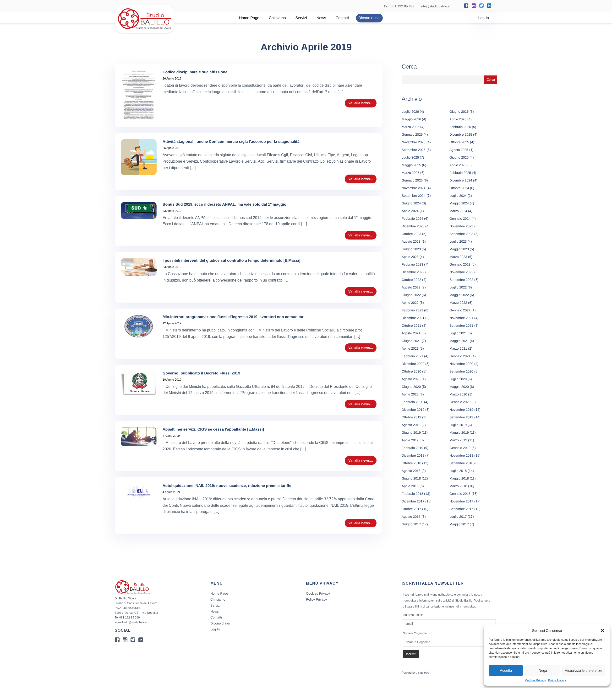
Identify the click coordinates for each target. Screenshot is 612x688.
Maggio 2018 (459, 478)
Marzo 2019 (458, 440)
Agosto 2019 (411, 425)
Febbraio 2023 (412, 264)
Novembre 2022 (461, 272)
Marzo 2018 (458, 486)
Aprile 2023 (410, 257)
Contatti (342, 18)
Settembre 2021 (461, 325)
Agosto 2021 (411, 333)
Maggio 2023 (459, 249)
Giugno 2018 (411, 478)
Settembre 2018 (461, 463)
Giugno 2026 (459, 111)
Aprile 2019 (410, 440)
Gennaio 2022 (459, 310)
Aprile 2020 (410, 394)
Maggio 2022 (459, 295)
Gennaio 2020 (459, 402)
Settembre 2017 (461, 509)
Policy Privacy (557, 680)
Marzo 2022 (458, 302)
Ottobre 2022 (411, 280)
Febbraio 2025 (460, 173)
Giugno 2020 (411, 387)
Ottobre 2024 (459, 188)
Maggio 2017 (459, 524)
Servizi (301, 18)
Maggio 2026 (411, 119)
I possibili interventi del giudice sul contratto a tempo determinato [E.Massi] (231, 261)
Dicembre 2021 (413, 318)
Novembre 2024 (414, 188)
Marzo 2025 (410, 173)
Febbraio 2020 (412, 402)
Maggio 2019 (459, 432)
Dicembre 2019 (413, 409)
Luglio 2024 (458, 195)
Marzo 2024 (458, 211)
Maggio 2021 (459, 341)
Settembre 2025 (414, 150)
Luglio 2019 (458, 425)
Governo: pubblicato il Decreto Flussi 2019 (201, 373)
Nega (543, 670)
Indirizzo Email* (413, 615)
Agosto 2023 (411, 241)
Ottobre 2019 (411, 417)
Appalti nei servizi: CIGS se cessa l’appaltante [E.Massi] (213, 429)
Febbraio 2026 (460, 127)
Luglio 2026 (410, 111)
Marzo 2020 (458, 394)
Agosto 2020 (411, 379)
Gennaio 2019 (459, 448)
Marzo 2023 (458, 257)
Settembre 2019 (461, 417)
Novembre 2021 (461, 318)
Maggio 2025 (411, 165)
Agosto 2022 (411, 287)
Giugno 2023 (411, 249)
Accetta (506, 670)
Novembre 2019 (461, 409)
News (321, 18)
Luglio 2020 (458, 379)
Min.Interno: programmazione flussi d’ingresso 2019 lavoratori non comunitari (234, 317)
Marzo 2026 (410, 127)
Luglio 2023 (458, 241)
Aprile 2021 (410, 348)
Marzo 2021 (458, 348)
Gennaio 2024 (459, 218)
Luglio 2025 (410, 157)
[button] (602, 630)
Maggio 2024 (459, 203)
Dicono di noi (369, 18)
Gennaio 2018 (459, 494)
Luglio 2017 (458, 516)
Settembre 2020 (461, 371)
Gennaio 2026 (412, 134)
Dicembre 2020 (413, 364)
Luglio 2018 (458, 471)
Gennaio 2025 (412, 180)
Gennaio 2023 (459, 264)
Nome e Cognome (415, 633)
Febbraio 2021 (412, 356)
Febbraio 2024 (412, 218)
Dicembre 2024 (460, 180)
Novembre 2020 (461, 364)
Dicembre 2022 (413, 272)
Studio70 (423, 672)
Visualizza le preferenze (583, 670)
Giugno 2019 (411, 432)
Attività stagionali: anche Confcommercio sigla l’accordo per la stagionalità (231, 142)
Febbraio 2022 (412, 310)
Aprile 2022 (410, 302)
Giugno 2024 (411, 203)
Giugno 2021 (411, 341)
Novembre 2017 (461, 501)
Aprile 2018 (410, 486)
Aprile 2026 (457, 119)
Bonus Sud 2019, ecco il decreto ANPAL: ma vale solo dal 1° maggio (224, 205)
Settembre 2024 (414, 195)
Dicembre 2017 (413, 501)
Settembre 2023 (461, 234)
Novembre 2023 (461, 226)
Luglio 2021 (458, 333)
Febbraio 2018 (412, 494)
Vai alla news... (360, 103)
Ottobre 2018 (411, 463)
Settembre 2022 (461, 280)
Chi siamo (277, 18)
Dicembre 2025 (460, 134)
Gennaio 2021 (459, 356)
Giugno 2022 (411, 295)
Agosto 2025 (458, 150)
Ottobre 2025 (459, 142)
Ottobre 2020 (411, 371)
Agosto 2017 (411, 516)
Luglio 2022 (458, 287)
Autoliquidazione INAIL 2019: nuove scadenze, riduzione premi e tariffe (227, 486)
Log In (483, 18)
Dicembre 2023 (413, 226)
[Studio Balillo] (144, 31)
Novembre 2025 (414, 142)
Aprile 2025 (457, 165)
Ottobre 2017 (411, 509)
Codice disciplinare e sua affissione (195, 72)
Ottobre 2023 (411, 234)
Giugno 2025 (459, 157)
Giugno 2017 (411, 524)
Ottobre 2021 (411, 325)
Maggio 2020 (459, 387)
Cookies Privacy (535, 680)
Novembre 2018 (461, 455)
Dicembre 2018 (413, 455)
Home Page (249, 18)
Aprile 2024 (410, 211)
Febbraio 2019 (412, 448)
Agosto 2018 (411, 471)
